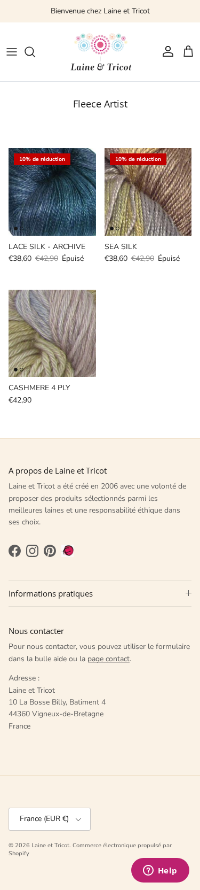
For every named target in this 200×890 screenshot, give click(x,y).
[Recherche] (35, 52)
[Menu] (11, 52)
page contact (108, 659)
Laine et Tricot (50, 845)
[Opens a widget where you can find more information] (160, 871)
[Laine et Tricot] (100, 52)
